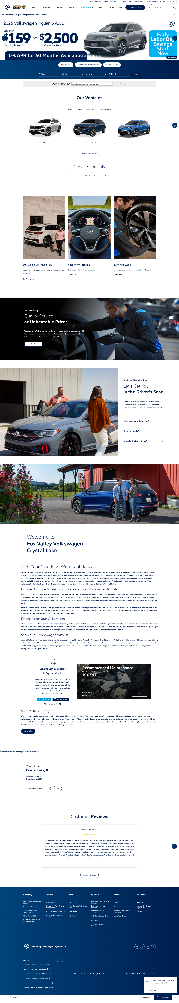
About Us (140, 902)
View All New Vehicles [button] (89, 153)
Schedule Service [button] (112, 65)
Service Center (51, 902)
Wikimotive (49, 974)
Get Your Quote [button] (28, 279)
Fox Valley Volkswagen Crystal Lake (146, 974)
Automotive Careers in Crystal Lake (145, 907)
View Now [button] (72, 274)
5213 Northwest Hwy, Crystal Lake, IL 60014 (133, 1)
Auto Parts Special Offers (100, 916)
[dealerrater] (153, 946)
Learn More (139, 694)
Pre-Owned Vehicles (30, 907)
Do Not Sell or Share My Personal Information (36, 978)
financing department (124, 627)
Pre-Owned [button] (45, 7)
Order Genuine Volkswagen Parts (78, 907)
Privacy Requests (28, 974)
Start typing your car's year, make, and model (85, 84)
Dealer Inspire (101, 974)
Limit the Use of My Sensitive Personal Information (37, 983)
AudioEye (26, 987)
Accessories (73, 911)
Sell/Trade (59, 7)
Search (136, 74)
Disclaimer (84, 695)
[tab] (70, 109)
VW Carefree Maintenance (55, 911)
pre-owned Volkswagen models (68, 608)
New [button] (34, 7)
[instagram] (142, 946)
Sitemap (26, 969)
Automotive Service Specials (98, 911)
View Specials (45, 699)
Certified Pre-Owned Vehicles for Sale (30, 911)
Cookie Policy (43, 969)
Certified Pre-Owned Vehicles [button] (88, 65)
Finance (117, 902)
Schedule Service (62, 699)
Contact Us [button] (28, 731)
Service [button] (71, 7)
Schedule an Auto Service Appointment (55, 907)
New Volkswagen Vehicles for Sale (32, 902)
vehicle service (141, 640)
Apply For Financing (121, 907)
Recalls (33, 987)
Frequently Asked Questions (45, 987)
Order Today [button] (118, 274)
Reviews (140, 911)
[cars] (148, 946)
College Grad (95, 920)
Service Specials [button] (85, 7)
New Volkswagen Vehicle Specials (100, 902)
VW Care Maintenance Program (54, 916)
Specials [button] (111, 7)
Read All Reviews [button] (89, 875)
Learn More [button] (44, 14)
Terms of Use (33, 969)
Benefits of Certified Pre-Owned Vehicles (32, 920)
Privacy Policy (26, 960)
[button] (79, 56)
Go (58, 788)
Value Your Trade (120, 916)
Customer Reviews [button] (135, 7)
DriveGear (72, 916)
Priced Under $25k (29, 916)
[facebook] (136, 946)
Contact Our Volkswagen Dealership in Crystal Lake (37, 964)
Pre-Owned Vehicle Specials (98, 907)
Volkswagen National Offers (98, 925)
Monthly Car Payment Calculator (122, 911)
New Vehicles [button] (66, 65)
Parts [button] (100, 7)
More (120, 7)
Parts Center (73, 902)
